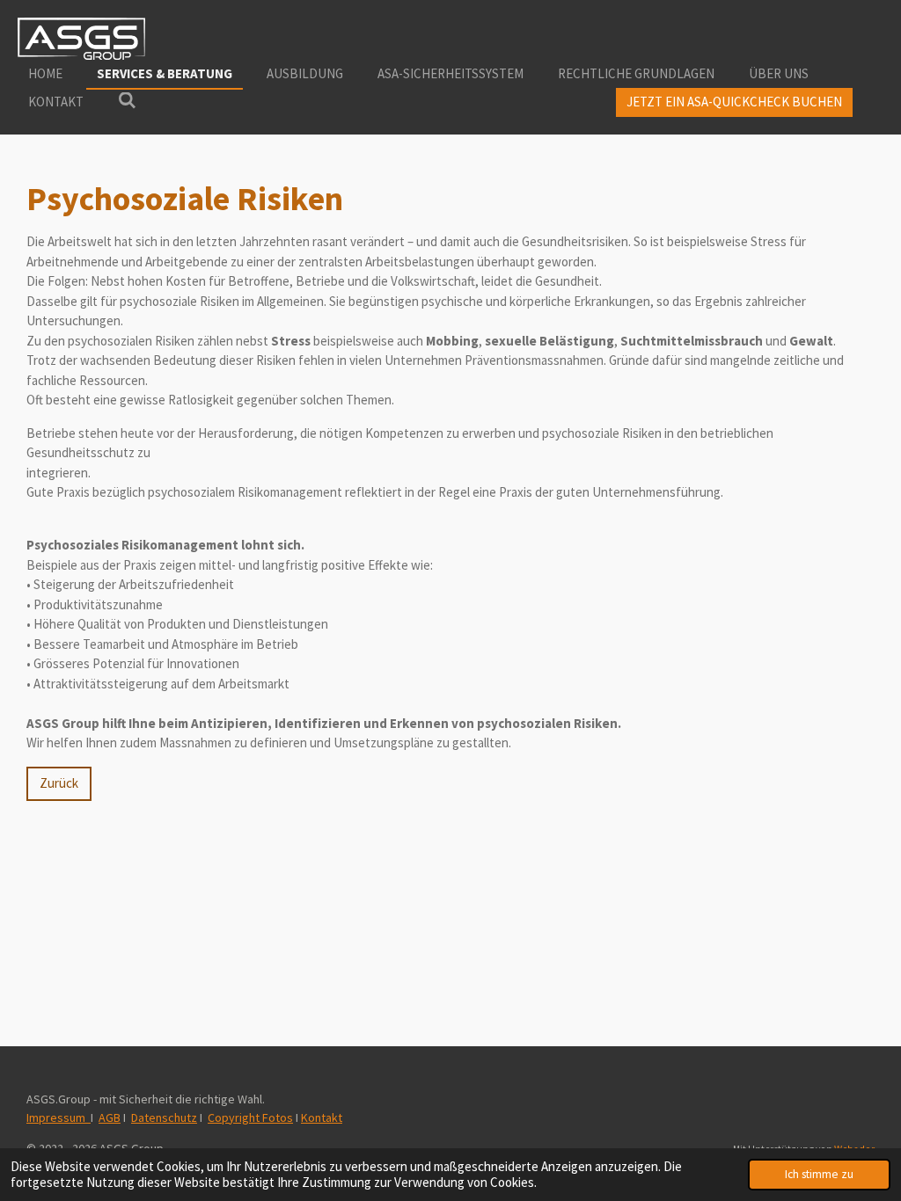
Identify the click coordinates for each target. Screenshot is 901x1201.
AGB (110, 1117)
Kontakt (321, 1117)
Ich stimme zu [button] (819, 1174)
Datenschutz (164, 1117)
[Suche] (127, 100)
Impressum (58, 1117)
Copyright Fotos (250, 1117)
